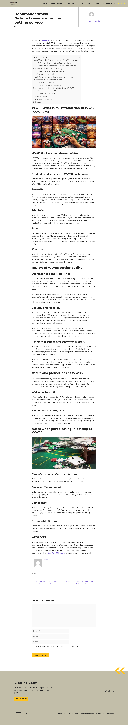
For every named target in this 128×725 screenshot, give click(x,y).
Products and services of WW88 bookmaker (57, 66)
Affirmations (109, 3)
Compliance (43, 96)
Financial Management (48, 94)
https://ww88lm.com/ (56, 553)
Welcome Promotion (47, 82)
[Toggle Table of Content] (77, 57)
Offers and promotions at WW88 (48, 80)
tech (88, 3)
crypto (80, 3)
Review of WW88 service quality (48, 69)
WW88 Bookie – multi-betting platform (54, 63)
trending (97, 3)
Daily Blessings (57, 3)
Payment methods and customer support (56, 77)
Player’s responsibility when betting (53, 91)
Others (36, 574)
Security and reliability (48, 74)
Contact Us (21, 699)
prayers (70, 3)
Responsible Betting (47, 99)
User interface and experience (51, 71)
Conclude (38, 102)
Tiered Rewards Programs (49, 85)
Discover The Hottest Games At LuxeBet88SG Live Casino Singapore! (47, 584)
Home (45, 3)
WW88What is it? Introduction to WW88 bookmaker (56, 60)
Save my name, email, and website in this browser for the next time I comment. (63, 647)
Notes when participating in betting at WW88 (54, 88)
